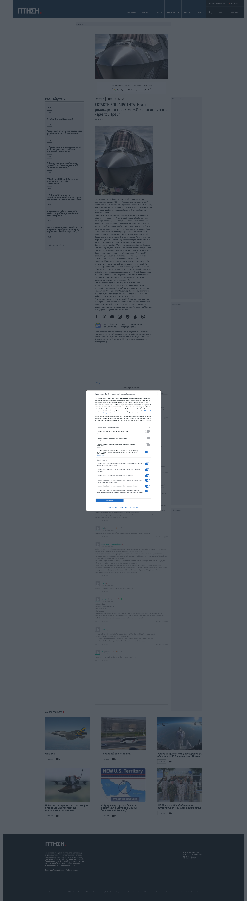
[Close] (157, 394)
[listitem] (123, 427)
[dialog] (123, 450)
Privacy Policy (134, 507)
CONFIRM (109, 500)
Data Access (123, 507)
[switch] (147, 431)
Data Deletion (112, 507)
